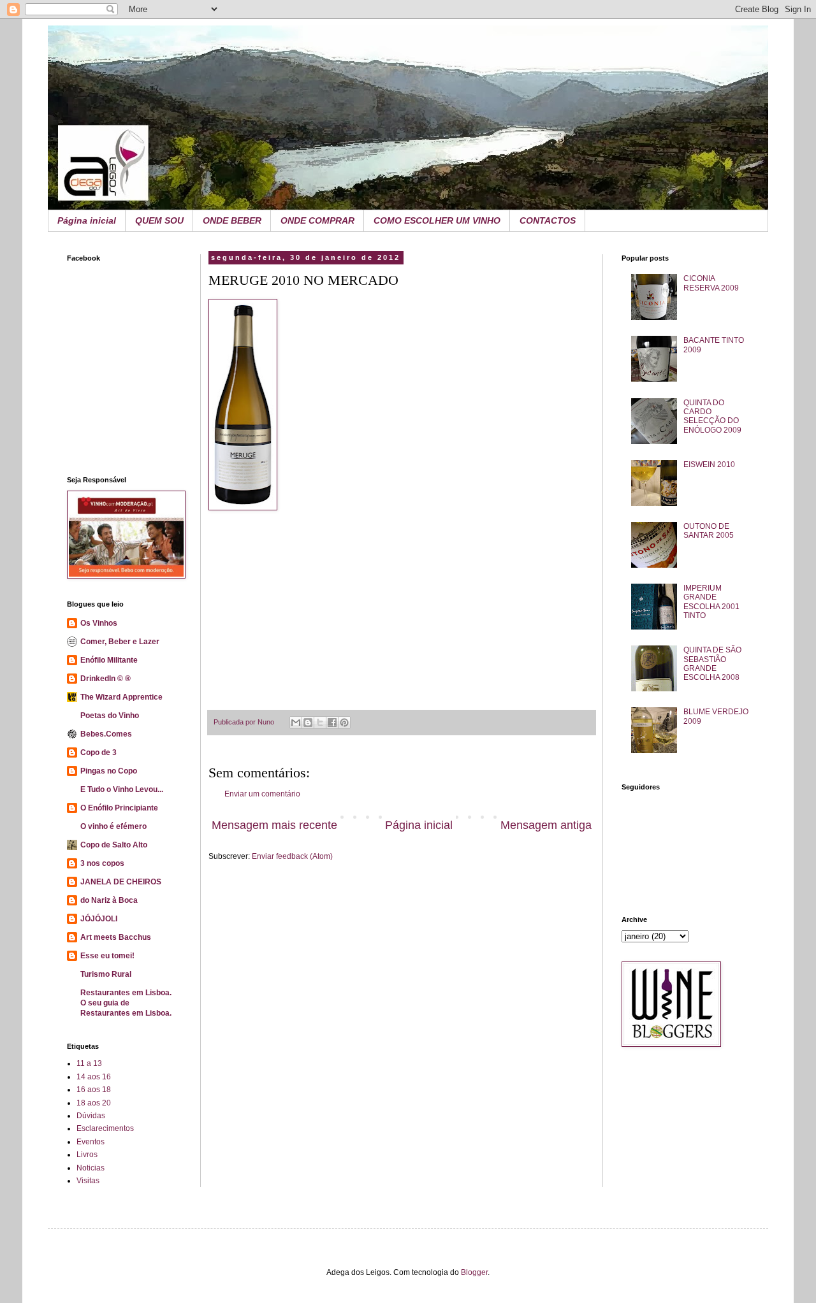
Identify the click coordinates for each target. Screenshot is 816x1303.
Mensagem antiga (546, 825)
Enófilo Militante (109, 660)
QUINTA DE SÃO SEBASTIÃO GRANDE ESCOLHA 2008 (712, 663)
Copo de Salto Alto (113, 844)
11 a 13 (89, 1063)
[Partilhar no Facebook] (332, 722)
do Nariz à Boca (109, 900)
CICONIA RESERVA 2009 (711, 283)
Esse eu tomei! (107, 955)
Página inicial (86, 220)
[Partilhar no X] (320, 722)
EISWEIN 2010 (709, 464)
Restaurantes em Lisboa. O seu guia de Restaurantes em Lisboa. (125, 1003)
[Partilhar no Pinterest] (344, 722)
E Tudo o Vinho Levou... (121, 789)
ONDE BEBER (232, 220)
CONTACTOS (548, 220)
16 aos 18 (93, 1089)
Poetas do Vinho (109, 715)
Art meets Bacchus (115, 937)
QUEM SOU (159, 220)
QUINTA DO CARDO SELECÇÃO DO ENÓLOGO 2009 (712, 416)
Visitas (87, 1180)
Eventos (90, 1141)
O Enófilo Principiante (119, 807)
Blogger (474, 1272)
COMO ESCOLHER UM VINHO (437, 220)
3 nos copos (102, 863)
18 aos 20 (93, 1102)
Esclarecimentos (105, 1128)
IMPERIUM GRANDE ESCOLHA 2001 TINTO (711, 602)
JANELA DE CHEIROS (120, 881)
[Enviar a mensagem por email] (295, 722)
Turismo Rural (105, 974)
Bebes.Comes (106, 734)
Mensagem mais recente (274, 825)
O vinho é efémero (113, 826)
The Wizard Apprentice (121, 697)
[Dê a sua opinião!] (308, 722)
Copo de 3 (98, 752)
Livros (87, 1154)
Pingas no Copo (108, 771)
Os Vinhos (98, 623)
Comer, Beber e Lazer (119, 641)
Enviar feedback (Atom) (292, 856)
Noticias (90, 1167)
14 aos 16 (93, 1076)
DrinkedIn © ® (105, 678)
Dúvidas (90, 1115)
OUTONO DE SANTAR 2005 (708, 531)
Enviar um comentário (262, 793)
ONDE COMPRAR (317, 220)
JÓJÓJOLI (98, 918)
